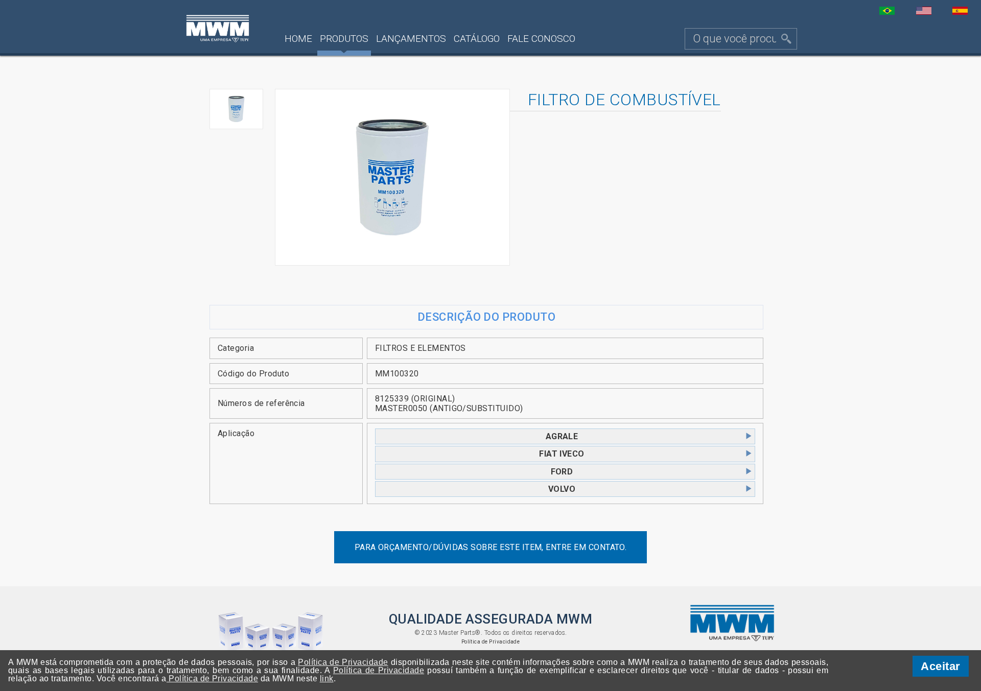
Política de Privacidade (490, 642)
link (327, 678)
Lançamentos (411, 38)
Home (298, 38)
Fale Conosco (541, 38)
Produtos (344, 38)
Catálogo (477, 38)
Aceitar (940, 666)
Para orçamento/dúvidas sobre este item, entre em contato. (491, 547)
